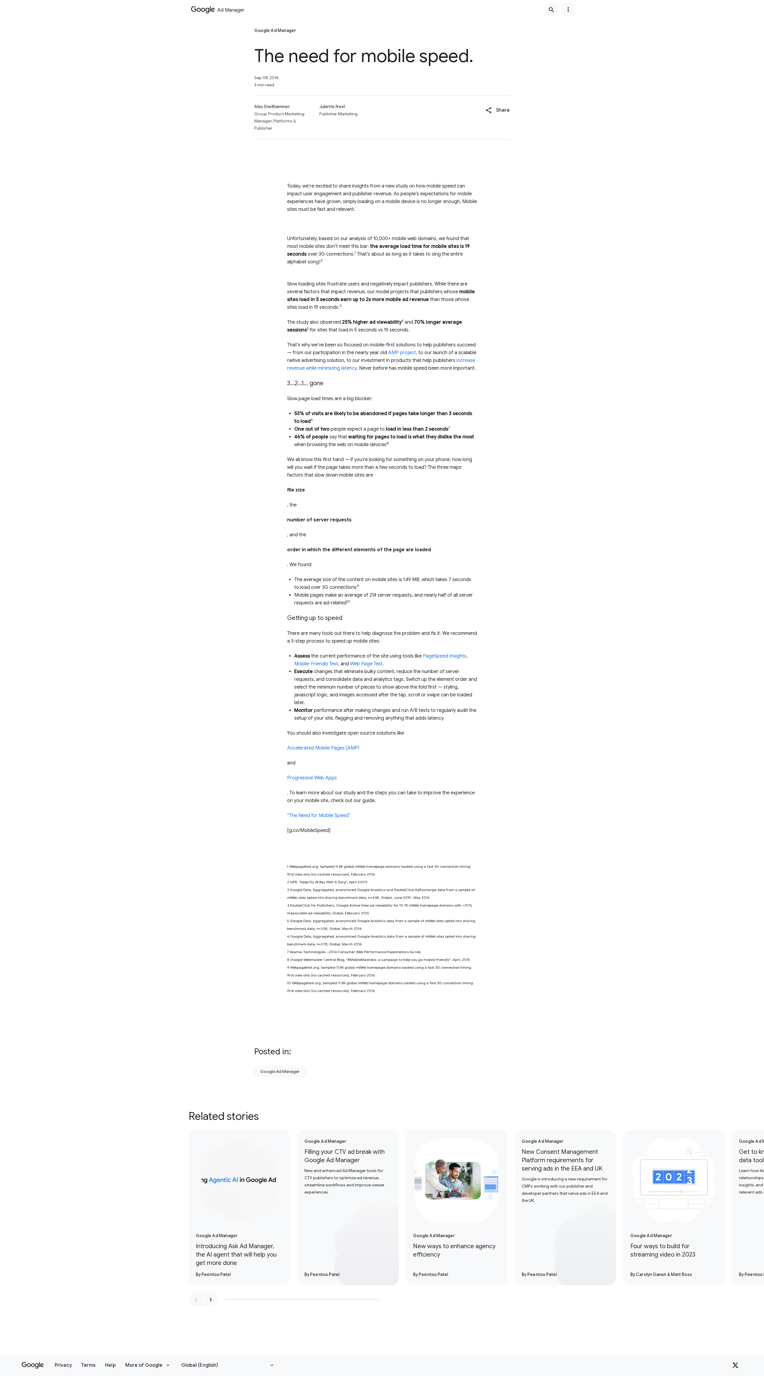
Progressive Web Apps (312, 778)
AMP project (402, 353)
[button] (498, 110)
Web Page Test (366, 664)
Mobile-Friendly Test (316, 664)
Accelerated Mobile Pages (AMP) (323, 748)
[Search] (551, 9)
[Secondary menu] (568, 9)
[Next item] (211, 1299)
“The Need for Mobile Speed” (319, 815)
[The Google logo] (32, 1365)
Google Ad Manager (280, 1071)
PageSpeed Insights (444, 656)
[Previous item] (196, 1299)
